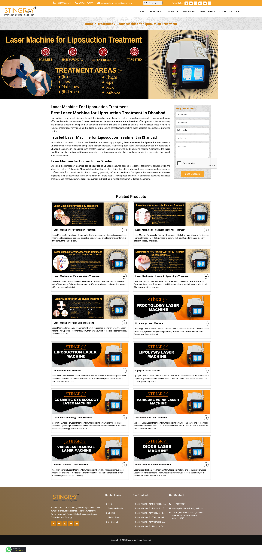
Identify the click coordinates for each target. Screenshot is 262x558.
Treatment (105, 24)
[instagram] (195, 3)
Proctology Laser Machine (149, 323)
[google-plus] (70, 523)
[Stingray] (19, 11)
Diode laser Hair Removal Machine (153, 464)
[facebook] (186, 3)
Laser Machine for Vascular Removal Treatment (160, 230)
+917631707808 (86, 3)
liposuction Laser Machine (67, 370)
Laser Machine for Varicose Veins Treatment (76, 276)
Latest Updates (207, 12)
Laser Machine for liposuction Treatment (150, 508)
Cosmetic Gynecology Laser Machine (72, 417)
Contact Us (234, 12)
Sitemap (111, 513)
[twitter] (191, 3)
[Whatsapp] (209, 3)
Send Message (192, 174)
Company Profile (156, 12)
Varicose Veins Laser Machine (151, 417)
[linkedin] (200, 3)
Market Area (113, 517)
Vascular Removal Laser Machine (70, 464)
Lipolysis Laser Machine (147, 370)
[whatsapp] (15, 549)
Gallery (222, 12)
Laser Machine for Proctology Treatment (74, 230)
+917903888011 (64, 3)
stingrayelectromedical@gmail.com (116, 3)
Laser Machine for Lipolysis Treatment (73, 323)
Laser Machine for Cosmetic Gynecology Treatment (162, 276)
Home (142, 12)
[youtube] (205, 3)
